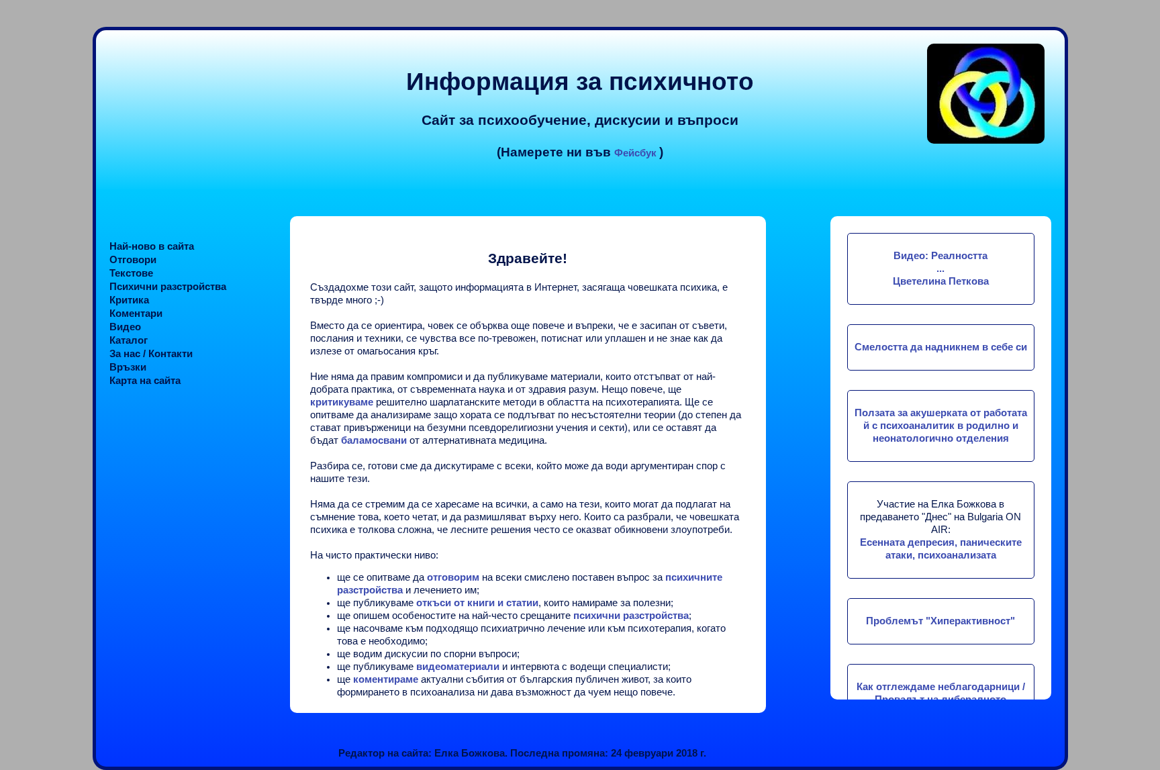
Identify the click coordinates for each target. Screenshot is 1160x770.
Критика (129, 300)
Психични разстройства (167, 286)
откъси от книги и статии (477, 602)
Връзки (127, 367)
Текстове (131, 273)
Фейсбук (636, 153)
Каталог (128, 340)
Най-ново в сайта (151, 246)
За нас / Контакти (151, 353)
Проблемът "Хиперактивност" (940, 621)
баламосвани (375, 440)
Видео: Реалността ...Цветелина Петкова (941, 268)
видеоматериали (457, 666)
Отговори (132, 259)
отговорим (453, 577)
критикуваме (341, 402)
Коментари (135, 313)
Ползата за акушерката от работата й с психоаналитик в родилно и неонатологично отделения (941, 425)
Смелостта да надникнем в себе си (941, 347)
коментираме (385, 679)
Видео (125, 327)
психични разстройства (631, 615)
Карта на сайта (145, 380)
